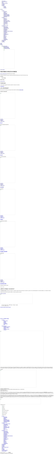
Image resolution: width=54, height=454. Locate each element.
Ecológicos (5, 439)
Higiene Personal (6, 34)
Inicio (1, 73)
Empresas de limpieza (6, 420)
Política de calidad (6, 327)
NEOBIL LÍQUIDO (3, 251)
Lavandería (5, 30)
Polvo (6, 73)
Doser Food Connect (6, 20)
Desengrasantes (6, 27)
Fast (4, 24)
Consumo (5, 33)
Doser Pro (5, 19)
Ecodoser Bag (5, 22)
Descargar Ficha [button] (2, 81)
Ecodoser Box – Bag (6, 426)
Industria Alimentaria (6, 14)
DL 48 (1, 155)
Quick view (1, 119)
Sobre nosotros (6, 320)
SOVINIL (2, 187)
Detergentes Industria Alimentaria (8, 435)
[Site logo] (1, 9)
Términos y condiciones (7, 326)
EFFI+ (4, 35)
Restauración (5, 417)
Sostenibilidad (5, 323)
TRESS (1, 219)
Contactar (5, 329)
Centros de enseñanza (6, 15)
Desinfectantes (6, 29)
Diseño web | (4, 318)
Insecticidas (5, 38)
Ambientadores (6, 26)
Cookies (5, 328)
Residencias (5, 13)
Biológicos (5, 36)
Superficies (5, 436)
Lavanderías (5, 11)
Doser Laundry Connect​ (7, 21)
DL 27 (1, 122)
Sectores (5, 321)
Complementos (6, 39)
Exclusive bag (5, 23)
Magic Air (5, 18)
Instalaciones (5, 16)
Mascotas (5, 37)
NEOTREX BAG (3, 283)
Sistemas (5, 322)
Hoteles (5, 12)
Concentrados (5, 32)
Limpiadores (5, 433)
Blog (4, 324)
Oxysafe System (6, 425)
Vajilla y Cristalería (6, 432)
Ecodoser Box (6, 424)
